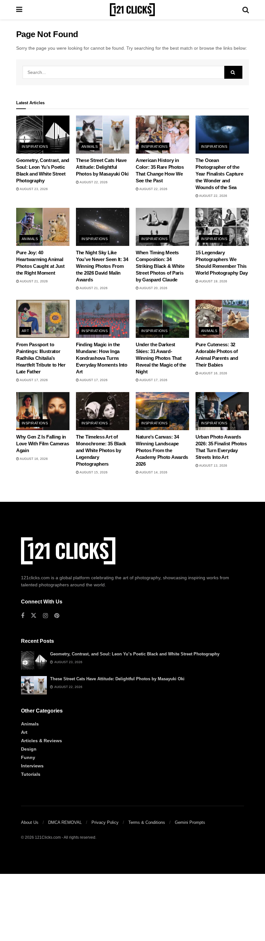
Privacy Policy (105, 822)
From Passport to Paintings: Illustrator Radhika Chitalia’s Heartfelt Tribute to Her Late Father (41, 358)
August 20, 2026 (153, 288)
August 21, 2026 (33, 281)
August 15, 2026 (93, 472)
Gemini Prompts (190, 822)
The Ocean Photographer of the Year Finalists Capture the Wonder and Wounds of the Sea (219, 173)
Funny (28, 757)
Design (29, 749)
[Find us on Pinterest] (56, 616)
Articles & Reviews (41, 740)
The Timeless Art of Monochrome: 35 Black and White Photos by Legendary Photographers (101, 450)
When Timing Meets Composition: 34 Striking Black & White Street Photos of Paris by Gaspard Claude (160, 266)
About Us (29, 822)
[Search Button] (245, 9)
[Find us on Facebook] (22, 616)
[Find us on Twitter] (34, 616)
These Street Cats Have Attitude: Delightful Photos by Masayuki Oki (102, 167)
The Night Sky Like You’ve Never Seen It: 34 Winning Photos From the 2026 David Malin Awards (102, 266)
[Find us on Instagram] (45, 616)
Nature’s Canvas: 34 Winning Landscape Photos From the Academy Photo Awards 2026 (162, 450)
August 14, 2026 (153, 472)
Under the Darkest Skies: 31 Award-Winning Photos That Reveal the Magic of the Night (161, 358)
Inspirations (35, 146)
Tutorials (30, 774)
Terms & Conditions (146, 822)
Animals (89, 146)
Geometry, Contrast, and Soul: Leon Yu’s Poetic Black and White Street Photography (134, 654)
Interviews (32, 765)
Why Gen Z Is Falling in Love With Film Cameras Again (42, 443)
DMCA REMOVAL (65, 822)
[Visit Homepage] (132, 9)
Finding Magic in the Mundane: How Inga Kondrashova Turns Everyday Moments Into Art (101, 358)
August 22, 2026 (93, 182)
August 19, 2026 (212, 281)
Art (25, 331)
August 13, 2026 (212, 465)
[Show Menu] (19, 9)
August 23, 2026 (33, 189)
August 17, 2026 (33, 380)
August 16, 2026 (212, 373)
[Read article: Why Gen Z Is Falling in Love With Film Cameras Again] (42, 411)
